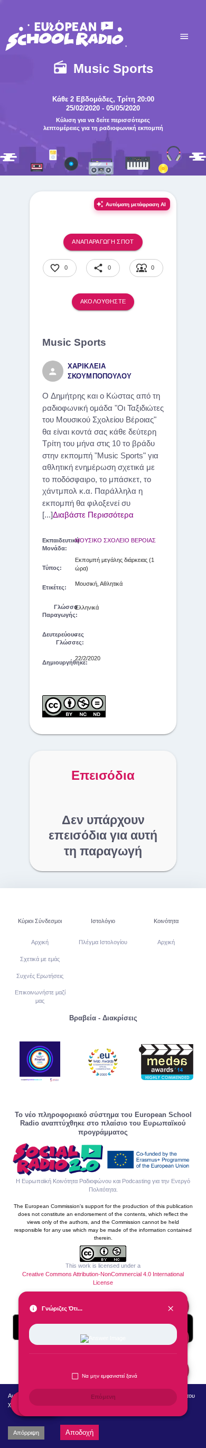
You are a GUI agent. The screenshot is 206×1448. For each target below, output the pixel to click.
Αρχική (40, 942)
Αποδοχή (79, 1432)
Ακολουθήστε (103, 301)
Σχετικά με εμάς (40, 959)
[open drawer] (184, 36)
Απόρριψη (26, 1432)
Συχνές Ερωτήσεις (39, 976)
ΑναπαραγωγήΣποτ (103, 241)
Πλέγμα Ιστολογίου (103, 942)
